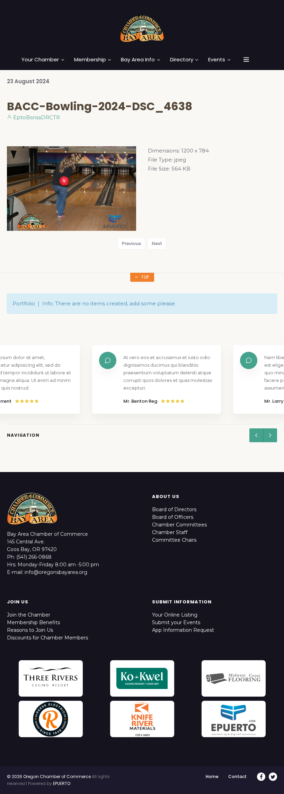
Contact (237, 776)
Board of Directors (174, 509)
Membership (90, 59)
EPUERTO (61, 783)
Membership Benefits (33, 622)
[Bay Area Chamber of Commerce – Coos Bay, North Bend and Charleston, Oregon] (142, 28)
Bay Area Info (138, 59)
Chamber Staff (169, 532)
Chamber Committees (179, 525)
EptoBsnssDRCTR (36, 117)
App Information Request (183, 630)
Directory (181, 59)
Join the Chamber (28, 615)
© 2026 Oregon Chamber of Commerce (49, 776)
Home (212, 776)
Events (216, 59)
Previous (131, 243)
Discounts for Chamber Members (47, 638)
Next (157, 243)
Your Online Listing (174, 615)
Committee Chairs (174, 540)
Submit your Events (176, 622)
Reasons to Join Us (30, 630)
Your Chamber (40, 59)
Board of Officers (172, 517)
